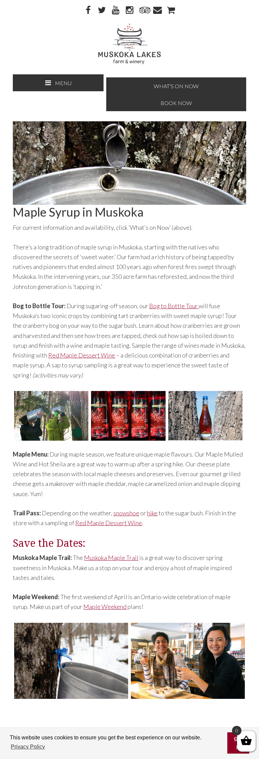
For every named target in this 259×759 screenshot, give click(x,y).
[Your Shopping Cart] (171, 10)
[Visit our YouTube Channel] (115, 10)
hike (152, 513)
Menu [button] (63, 83)
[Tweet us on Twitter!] (101, 10)
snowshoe (126, 513)
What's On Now (176, 86)
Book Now (176, 103)
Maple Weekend (104, 606)
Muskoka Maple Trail (111, 557)
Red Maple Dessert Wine (81, 355)
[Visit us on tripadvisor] (143, 10)
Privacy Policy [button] (28, 747)
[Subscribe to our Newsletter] (157, 10)
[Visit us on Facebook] (88, 10)
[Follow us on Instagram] (129, 10)
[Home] (129, 62)
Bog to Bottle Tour (174, 306)
